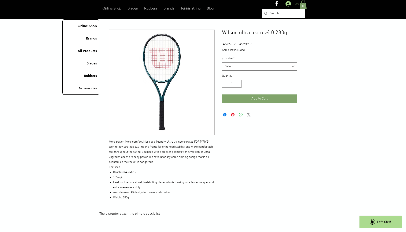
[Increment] (238, 83)
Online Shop (87, 26)
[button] (303, 4)
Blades (91, 63)
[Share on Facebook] (224, 114)
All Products (87, 51)
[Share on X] (248, 114)
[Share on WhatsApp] (240, 114)
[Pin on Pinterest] (232, 114)
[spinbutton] (232, 83)
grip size (228, 58)
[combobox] (259, 66)
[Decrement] (225, 83)
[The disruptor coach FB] (276, 3)
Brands (91, 38)
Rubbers (90, 76)
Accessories (87, 88)
